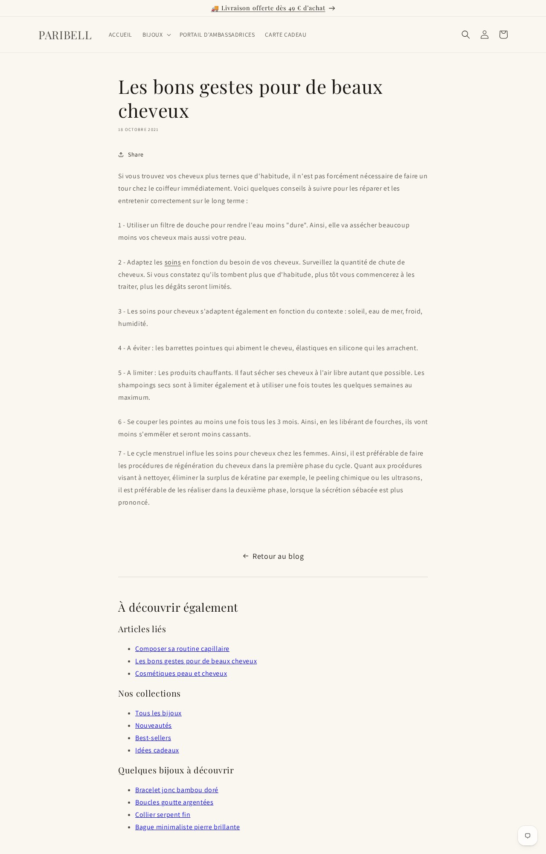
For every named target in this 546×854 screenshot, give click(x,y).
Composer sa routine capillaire (182, 648)
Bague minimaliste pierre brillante (187, 826)
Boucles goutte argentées (174, 802)
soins (173, 262)
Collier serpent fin (162, 814)
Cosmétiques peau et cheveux (181, 673)
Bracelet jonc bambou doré (176, 789)
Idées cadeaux (157, 750)
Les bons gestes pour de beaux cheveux (196, 660)
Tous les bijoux (158, 713)
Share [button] (136, 154)
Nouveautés (153, 725)
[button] (155, 35)
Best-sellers (153, 737)
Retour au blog (278, 556)
